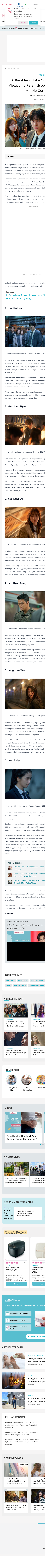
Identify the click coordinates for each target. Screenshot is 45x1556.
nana (8, 985)
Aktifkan (33, 23)
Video (42, 28)
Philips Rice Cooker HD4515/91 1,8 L (12, 1269)
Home (7, 68)
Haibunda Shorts (9, 28)
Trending (34, 28)
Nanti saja (23, 23)
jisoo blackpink (37, 980)
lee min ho (22, 980)
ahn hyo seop (20, 985)
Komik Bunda (23, 28)
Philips (8, 1265)
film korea (10, 980)
